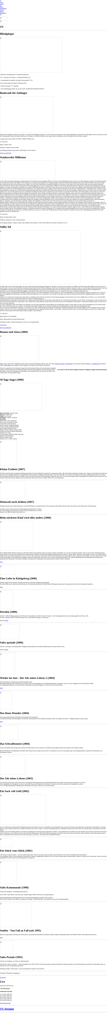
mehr (1, 562)
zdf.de (6, 620)
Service (2, 10)
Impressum (3, 13)
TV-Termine (7, 1008)
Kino (1, 7)
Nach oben (3, 977)
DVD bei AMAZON (5, 153)
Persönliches (3, 8)
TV (1, 5)
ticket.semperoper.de (5, 1003)
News (1, 2)
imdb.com (17, 973)
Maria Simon (7, 365)
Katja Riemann (69, 363)
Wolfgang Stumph (59, 363)
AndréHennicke (96, 363)
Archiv (2, 4)
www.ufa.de (3, 325)
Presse (1, 11)
